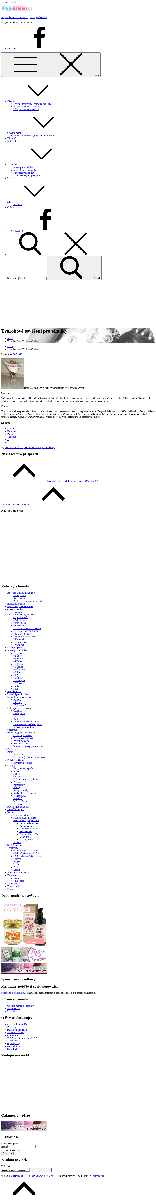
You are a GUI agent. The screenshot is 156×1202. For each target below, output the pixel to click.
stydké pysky (13, 1043)
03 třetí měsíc (19, 623)
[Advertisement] (78, 303)
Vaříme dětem (20, 801)
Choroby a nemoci (22, 634)
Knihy (16, 719)
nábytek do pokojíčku (17, 1024)
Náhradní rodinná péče (24, 636)
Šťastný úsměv (27, 839)
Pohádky (17, 204)
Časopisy (17, 710)
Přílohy (16, 787)
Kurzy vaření (19, 598)
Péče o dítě (18, 639)
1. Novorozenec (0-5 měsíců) (27, 628)
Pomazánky (19, 784)
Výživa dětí (19, 645)
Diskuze (11, 101)
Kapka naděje (26, 826)
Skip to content (8, 2)
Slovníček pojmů (15, 809)
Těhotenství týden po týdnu (26, 175)
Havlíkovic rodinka (22, 763)
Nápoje (16, 773)
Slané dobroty (20, 795)
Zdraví (16, 870)
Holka (16, 686)
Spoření (17, 842)
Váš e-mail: (6, 1166)
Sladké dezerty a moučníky (41, 447)
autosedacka (13, 1035)
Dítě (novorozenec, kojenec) (21, 614)
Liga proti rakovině (29, 828)
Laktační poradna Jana (18, 694)
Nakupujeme (13, 141)
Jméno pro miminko (23, 167)
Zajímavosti (13, 875)
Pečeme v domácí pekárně (26, 779)
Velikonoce (18, 880)
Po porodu (18, 754)
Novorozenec (13, 1008)
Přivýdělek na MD (22, 743)
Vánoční (17, 798)
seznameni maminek (17, 1029)
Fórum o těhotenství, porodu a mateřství (32, 104)
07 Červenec (19, 669)
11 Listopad (19, 680)
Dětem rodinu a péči (29, 823)
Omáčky (17, 776)
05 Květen (18, 664)
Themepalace (97, 1176)
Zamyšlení (12, 883)
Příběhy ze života (15, 760)
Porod (10, 178)
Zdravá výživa (14, 886)
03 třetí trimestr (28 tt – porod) (27, 856)
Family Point (19, 595)
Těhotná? (11, 138)
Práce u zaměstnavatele (24, 738)
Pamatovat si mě (13, 1150)
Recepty (11, 765)
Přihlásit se (7, 1153)
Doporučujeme (14, 647)
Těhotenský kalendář (23, 172)
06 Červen (18, 666)
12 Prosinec (19, 683)
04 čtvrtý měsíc (20, 625)
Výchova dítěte (20, 642)
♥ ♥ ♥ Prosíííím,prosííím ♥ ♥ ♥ (22, 1038)
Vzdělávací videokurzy (18, 872)
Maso (16, 771)
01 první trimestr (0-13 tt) (25, 850)
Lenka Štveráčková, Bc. (16, 447)
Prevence (11, 1027)
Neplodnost (19, 612)
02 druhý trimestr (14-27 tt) (26, 853)
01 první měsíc (20, 617)
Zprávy (10, 889)
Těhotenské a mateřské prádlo (27, 724)
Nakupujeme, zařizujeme (19, 708)
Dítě (9, 201)
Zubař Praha (13, 1040)
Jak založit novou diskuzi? (26, 106)
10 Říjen (17, 677)
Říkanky (17, 702)
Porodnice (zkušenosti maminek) (29, 757)
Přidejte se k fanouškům (12, 993)
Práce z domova (21, 741)
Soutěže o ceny (14, 845)
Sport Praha (13, 1049)
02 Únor (17, 656)
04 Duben (18, 661)
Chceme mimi (14, 133)
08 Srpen (17, 672)
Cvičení (17, 859)
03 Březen (18, 658)
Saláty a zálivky (21, 790)
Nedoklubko (26, 831)
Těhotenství (13, 164)
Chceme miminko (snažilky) (20, 1005)
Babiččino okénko (16, 603)
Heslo (4, 1146)
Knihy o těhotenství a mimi (26, 721)
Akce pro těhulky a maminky (21, 592)
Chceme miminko (15, 609)
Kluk (15, 688)
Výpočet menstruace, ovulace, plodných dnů (34, 135)
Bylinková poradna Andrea (20, 606)
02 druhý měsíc (20, 620)
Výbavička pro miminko (25, 727)
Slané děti (24, 837)
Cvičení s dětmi (20, 815)
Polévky (17, 782)
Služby (10, 812)
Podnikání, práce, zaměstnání (21, 732)
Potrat (16, 867)
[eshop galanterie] (24, 972)
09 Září (16, 675)
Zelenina (17, 804)
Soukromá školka (15, 1032)
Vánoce (17, 878)
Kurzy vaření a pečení (24, 768)
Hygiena (17, 861)
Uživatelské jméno (10, 1143)
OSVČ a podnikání (22, 735)
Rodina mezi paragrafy (18, 806)
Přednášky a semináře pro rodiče (29, 601)
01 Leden (18, 653)
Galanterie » (13, 207)
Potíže (16, 864)
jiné (15, 716)
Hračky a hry (19, 713)
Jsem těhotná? (14, 691)
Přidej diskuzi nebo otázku (26, 109)
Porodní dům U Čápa (30, 834)
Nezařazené (13, 730)
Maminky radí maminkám (25, 170)
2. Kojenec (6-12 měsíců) (25, 631)
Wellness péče (20, 705)
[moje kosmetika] (24, 961)
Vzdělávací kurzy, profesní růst (28, 746)
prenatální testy (14, 1046)
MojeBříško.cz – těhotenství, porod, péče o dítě (24, 17)
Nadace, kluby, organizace (26, 820)
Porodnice (12, 1011)
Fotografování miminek (24, 817)
